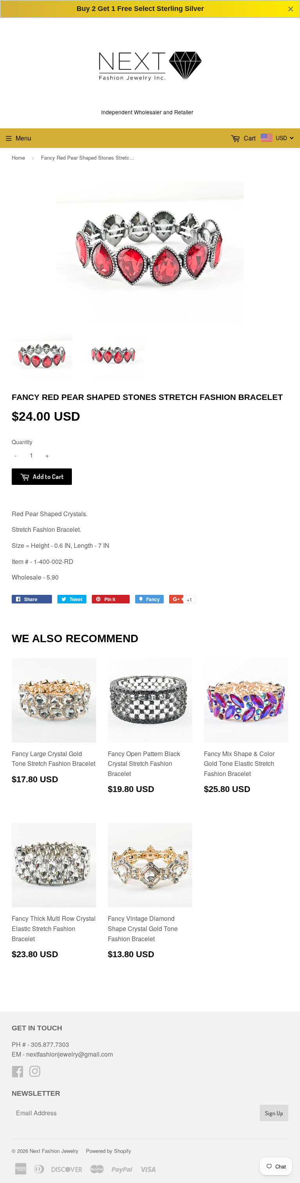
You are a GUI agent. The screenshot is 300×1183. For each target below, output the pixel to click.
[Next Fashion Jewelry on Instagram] (35, 1073)
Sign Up (274, 1113)
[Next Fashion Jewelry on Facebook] (17, 1073)
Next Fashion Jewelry (54, 1150)
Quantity (22, 442)
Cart (248, 137)
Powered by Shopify (108, 1150)
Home (18, 157)
